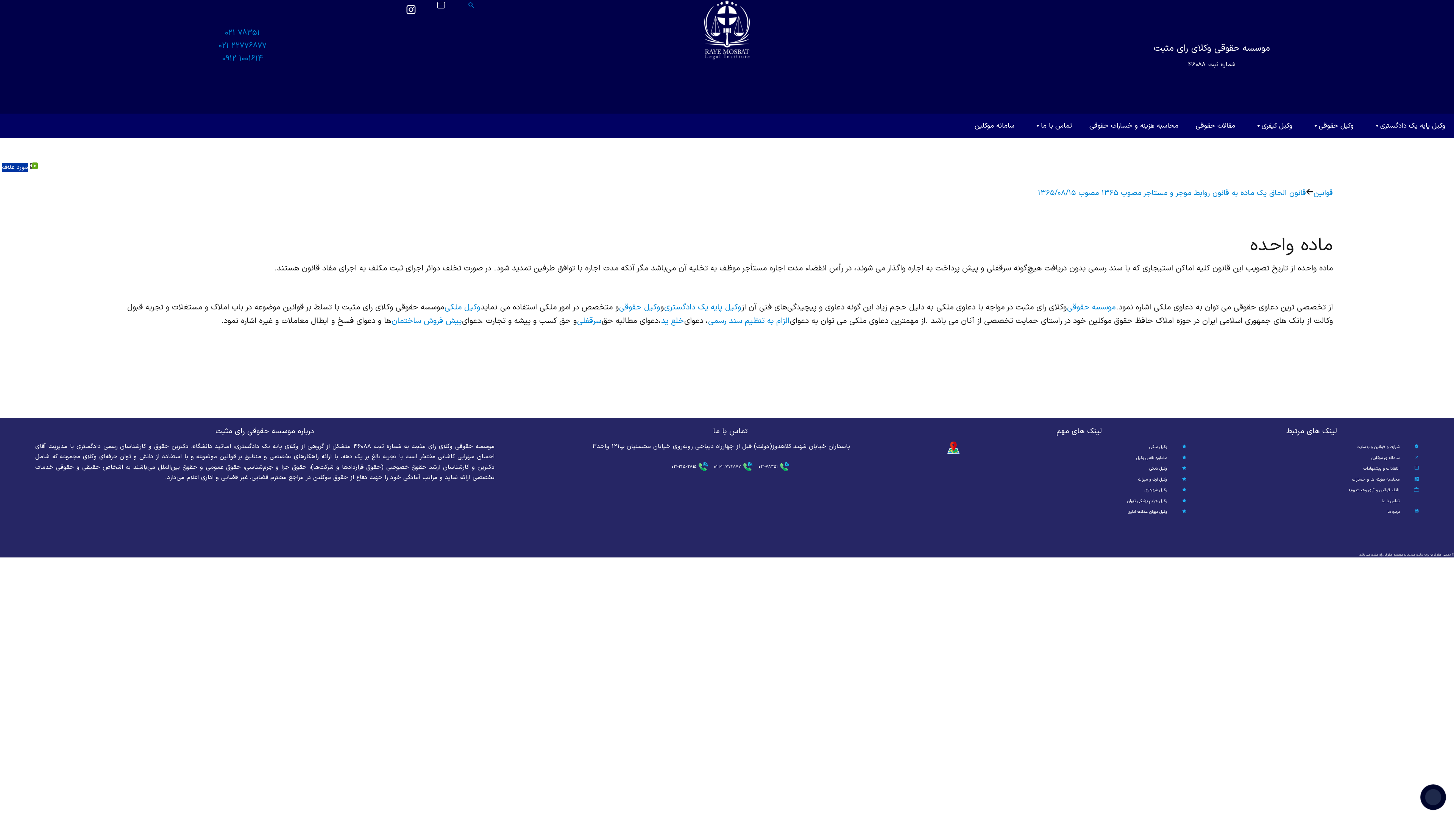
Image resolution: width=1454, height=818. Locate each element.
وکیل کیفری (1277, 126)
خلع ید (672, 321)
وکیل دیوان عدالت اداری (1147, 512)
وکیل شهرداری (1156, 490)
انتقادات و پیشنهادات (1381, 468)
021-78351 (768, 467)
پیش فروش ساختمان (427, 321)
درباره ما (1393, 512)
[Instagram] (411, 13)
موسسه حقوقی (1091, 307)
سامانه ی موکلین (1385, 458)
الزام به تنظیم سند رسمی (748, 321)
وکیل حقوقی (1336, 126)
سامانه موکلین (994, 126)
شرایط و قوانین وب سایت (1378, 447)
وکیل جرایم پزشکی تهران (1147, 501)
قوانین (1323, 193)
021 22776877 (242, 46)
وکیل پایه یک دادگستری (1412, 126)
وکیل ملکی (462, 307)
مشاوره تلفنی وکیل (1151, 458)
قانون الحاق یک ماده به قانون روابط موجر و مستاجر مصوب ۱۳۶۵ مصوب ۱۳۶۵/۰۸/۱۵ (1172, 193)
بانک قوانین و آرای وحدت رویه (1374, 490)
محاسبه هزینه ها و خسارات (1375, 479)
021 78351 (242, 33)
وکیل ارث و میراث (1152, 479)
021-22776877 (727, 467)
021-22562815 (683, 467)
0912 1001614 (242, 58)
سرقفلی (589, 321)
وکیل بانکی (1158, 468)
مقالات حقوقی (1215, 126)
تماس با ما (1056, 126)
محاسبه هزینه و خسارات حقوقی (1133, 126)
